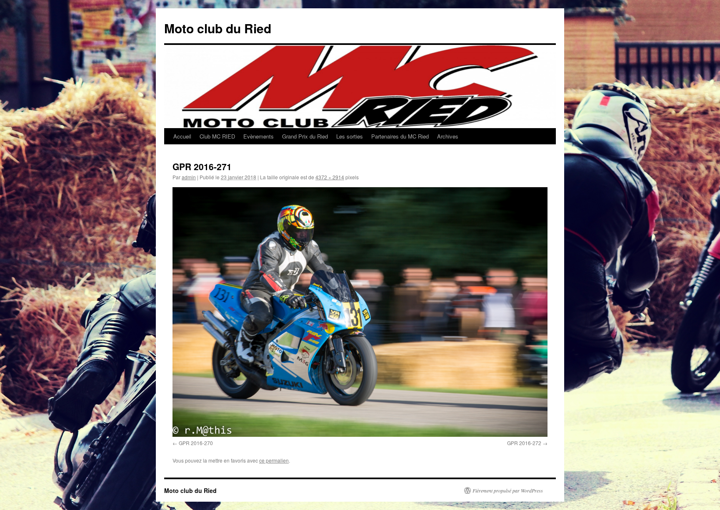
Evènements (258, 136)
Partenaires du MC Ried (400, 136)
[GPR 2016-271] (360, 312)
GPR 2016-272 (524, 442)
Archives (447, 136)
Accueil (182, 136)
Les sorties (349, 136)
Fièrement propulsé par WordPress (507, 490)
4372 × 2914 (329, 177)
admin (189, 177)
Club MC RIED (217, 136)
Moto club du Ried (217, 28)
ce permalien (274, 460)
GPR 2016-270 (196, 442)
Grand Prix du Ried (305, 136)
